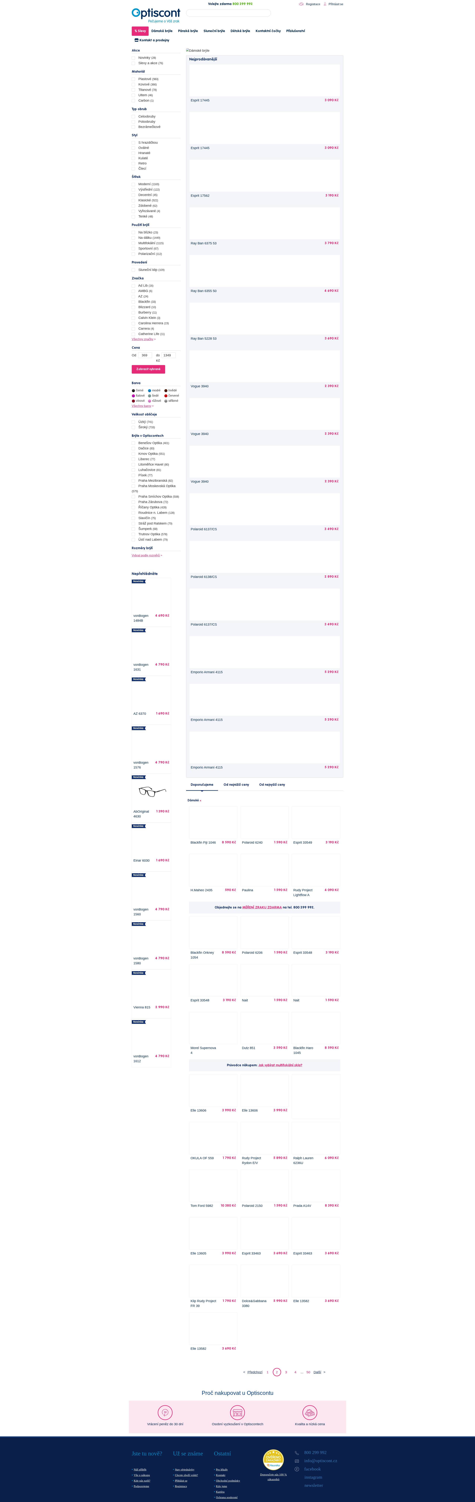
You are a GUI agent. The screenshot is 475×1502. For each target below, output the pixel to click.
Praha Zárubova (152, 502)
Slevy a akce (150, 63)
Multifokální (150, 243)
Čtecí (141, 168)
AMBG (144, 291)
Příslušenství (295, 31)
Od (134, 355)
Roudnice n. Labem (156, 513)
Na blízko (147, 232)
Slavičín (146, 518)
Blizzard (146, 307)
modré (156, 390)
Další (317, 1372)
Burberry (147, 312)
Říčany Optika (152, 507)
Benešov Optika (153, 443)
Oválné (143, 148)
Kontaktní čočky (268, 31)
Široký (146, 427)
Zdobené (147, 205)
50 (308, 1372)
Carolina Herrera (153, 323)
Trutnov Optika (152, 534)
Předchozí (255, 1372)
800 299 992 (242, 4)
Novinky (146, 58)
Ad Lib (145, 285)
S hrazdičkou (147, 142)
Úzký (145, 422)
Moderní (148, 184)
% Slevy (140, 31)
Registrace (313, 4)
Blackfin (146, 302)
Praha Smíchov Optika (158, 496)
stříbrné (173, 400)
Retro (142, 163)
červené (173, 395)
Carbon (145, 100)
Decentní (147, 195)
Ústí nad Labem (152, 539)
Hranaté (143, 153)
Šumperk (147, 529)
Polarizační (149, 254)
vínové (140, 400)
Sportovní (147, 248)
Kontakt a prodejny (154, 40)
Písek (145, 475)
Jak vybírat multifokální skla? (280, 1065)
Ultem (145, 95)
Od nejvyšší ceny (272, 785)
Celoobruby (146, 116)
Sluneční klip (151, 270)
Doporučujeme (202, 785)
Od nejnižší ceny (236, 785)
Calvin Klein (148, 318)
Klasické (147, 200)
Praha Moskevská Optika (154, 488)
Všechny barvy (141, 406)
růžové (156, 400)
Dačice (145, 448)
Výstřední (148, 189)
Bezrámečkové (148, 127)
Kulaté (142, 158)
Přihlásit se (335, 4)
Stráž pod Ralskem (154, 523)
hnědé (172, 390)
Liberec (146, 459)
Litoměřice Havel (153, 464)
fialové (140, 395)
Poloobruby (146, 121)
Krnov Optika (151, 454)
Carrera (145, 328)
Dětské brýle (240, 31)
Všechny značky (142, 339)
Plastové (147, 79)
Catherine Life (151, 334)
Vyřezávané (148, 211)
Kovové (147, 84)
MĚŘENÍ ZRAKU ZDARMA (262, 907)
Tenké (145, 216)
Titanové (147, 90)
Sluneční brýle (214, 31)
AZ (142, 296)
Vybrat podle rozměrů (146, 555)
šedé (155, 395)
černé (139, 390)
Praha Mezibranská (155, 480)
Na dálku (148, 238)
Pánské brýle (188, 31)
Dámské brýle (162, 31)
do (158, 355)
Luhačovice (149, 470)
